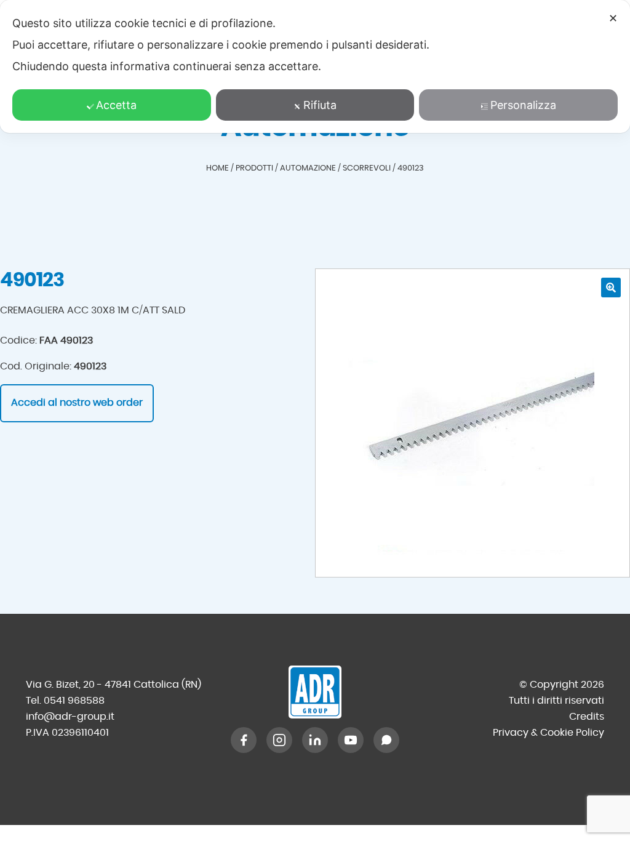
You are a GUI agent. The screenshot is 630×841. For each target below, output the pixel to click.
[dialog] (315, 66)
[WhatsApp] (386, 740)
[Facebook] (244, 740)
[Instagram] (279, 740)
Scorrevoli (367, 168)
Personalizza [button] (523, 105)
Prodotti (254, 168)
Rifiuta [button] (320, 105)
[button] (611, 287)
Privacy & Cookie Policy (548, 733)
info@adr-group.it (70, 717)
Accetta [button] (116, 105)
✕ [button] (613, 18)
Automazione (308, 168)
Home (217, 168)
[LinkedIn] (315, 740)
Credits (586, 717)
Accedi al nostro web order (77, 403)
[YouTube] (351, 740)
